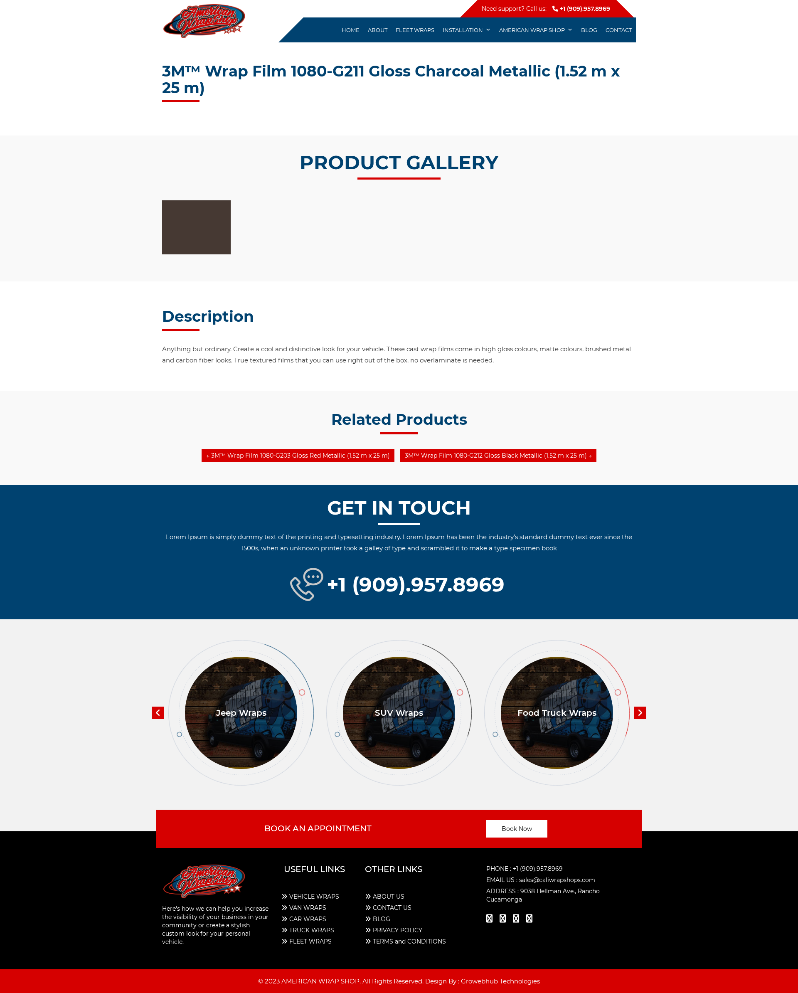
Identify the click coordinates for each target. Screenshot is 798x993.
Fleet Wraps (415, 30)
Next (640, 713)
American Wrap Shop (532, 30)
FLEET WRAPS (310, 941)
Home (351, 30)
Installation (463, 30)
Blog (589, 30)
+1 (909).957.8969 (584, 8)
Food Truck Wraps (556, 713)
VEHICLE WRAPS (314, 896)
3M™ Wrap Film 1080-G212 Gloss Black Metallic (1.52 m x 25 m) (498, 455)
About (377, 30)
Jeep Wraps (241, 713)
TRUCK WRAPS (311, 930)
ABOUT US (388, 896)
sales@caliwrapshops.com (557, 880)
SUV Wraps (399, 713)
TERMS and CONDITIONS (409, 941)
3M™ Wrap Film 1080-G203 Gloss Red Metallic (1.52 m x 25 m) (298, 455)
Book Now (517, 829)
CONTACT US (392, 908)
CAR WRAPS (307, 919)
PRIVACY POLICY (397, 930)
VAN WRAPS (307, 908)
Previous (158, 713)
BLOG (381, 919)
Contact (619, 30)
